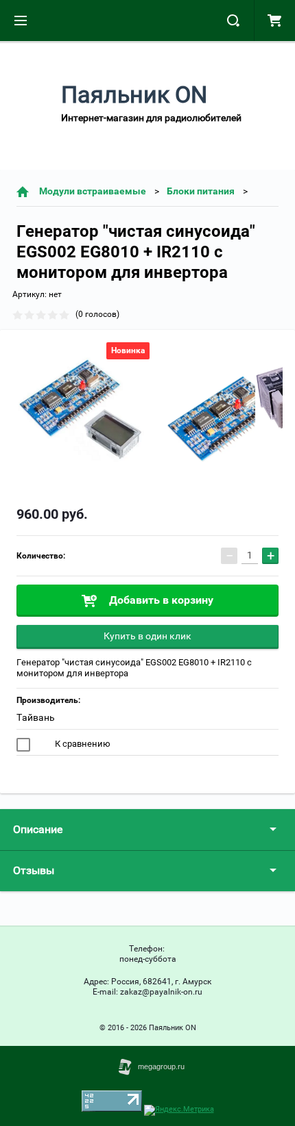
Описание (37, 829)
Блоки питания (201, 190)
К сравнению (81, 744)
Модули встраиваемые (92, 190)
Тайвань (35, 717)
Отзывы (33, 870)
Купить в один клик (147, 635)
